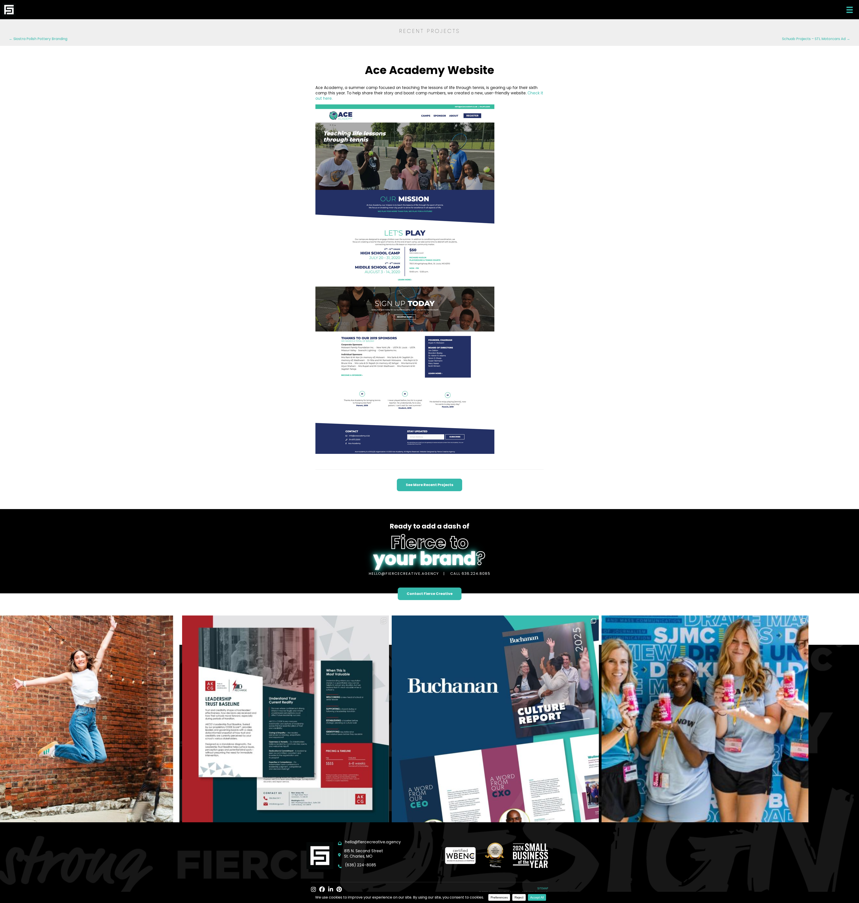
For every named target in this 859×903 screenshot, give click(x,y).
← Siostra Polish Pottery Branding (38, 38)
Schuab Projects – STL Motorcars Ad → (816, 38)
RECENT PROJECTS (429, 31)
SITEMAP (542, 888)
